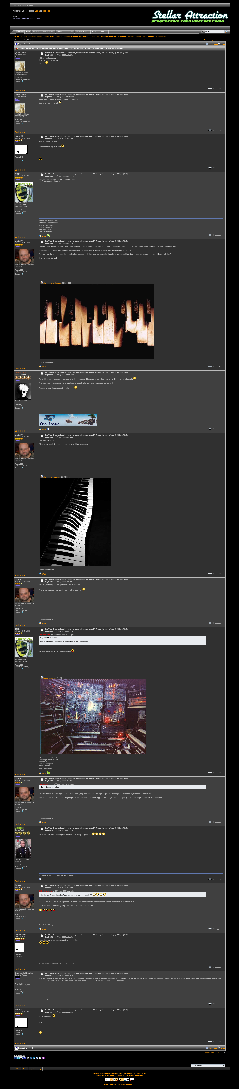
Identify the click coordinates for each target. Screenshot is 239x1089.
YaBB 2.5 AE (141, 1073)
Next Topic (220, 40)
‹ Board (25, 1069)
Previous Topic (209, 40)
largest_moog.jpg (49, 678)
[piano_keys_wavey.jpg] (75, 565)
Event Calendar (82, 31)
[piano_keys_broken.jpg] (97, 358)
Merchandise (48, 31)
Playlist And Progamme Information (74, 36)
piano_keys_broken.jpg (52, 283)
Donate (60, 31)
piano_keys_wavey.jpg (51, 477)
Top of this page (35, 1069)
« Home (18, 1069)
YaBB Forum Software (104, 1075)
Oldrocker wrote (45, 891)
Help (28, 31)
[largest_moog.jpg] (93, 753)
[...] (68, 425)
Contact (70, 31)
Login (37, 11)
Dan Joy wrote (45, 635)
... (26, 44)
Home (20, 31)
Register (46, 11)
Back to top (20, 90)
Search (36, 31)
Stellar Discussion (51, 36)
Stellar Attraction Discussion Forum (28, 36)
